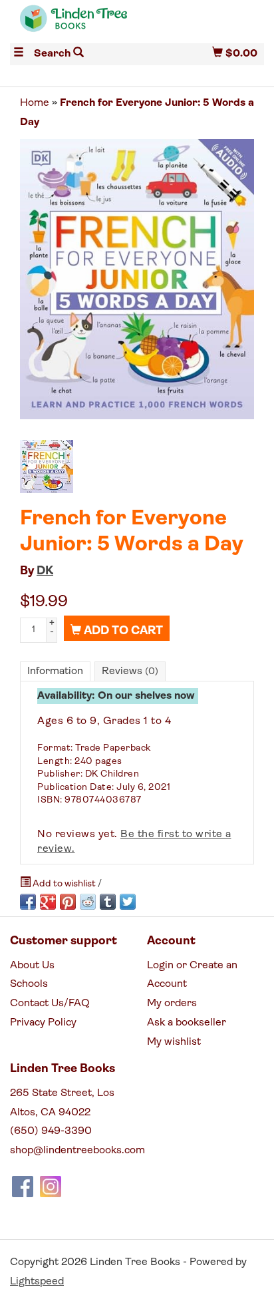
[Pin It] (68, 902)
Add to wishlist (64, 884)
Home (34, 103)
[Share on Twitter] (128, 902)
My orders (172, 1003)
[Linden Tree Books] (73, 24)
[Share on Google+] (48, 902)
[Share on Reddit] (88, 902)
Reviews (130, 671)
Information (55, 671)
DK (45, 572)
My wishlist (174, 1042)
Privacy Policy (43, 1023)
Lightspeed (37, 1281)
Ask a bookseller (186, 1023)
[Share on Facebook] (28, 902)
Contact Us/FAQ (50, 1003)
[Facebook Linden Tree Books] (22, 1186)
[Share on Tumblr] (108, 902)
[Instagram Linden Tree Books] (50, 1186)
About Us (32, 965)
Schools (29, 984)
